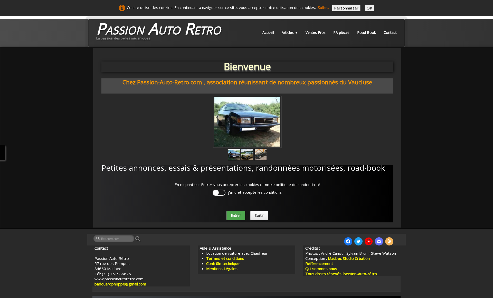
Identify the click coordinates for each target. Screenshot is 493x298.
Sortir (259, 215)
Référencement (319, 263)
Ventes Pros (316, 32)
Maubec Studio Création (349, 258)
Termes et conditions (225, 258)
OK (369, 8)
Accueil (268, 32)
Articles (290, 32)
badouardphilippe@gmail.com (120, 283)
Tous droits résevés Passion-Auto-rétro (341, 273)
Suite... (323, 7)
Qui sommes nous (321, 268)
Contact (390, 32)
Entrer (236, 215)
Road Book (366, 32)
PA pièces (341, 32)
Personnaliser (346, 8)
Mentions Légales (222, 268)
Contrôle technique (223, 263)
